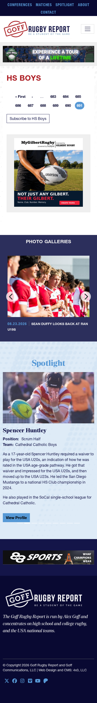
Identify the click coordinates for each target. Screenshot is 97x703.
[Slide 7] (62, 523)
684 (67, 97)
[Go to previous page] (32, 96)
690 (69, 106)
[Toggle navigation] (87, 29)
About (83, 4)
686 (19, 106)
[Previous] (11, 296)
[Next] (86, 296)
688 (44, 106)
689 (57, 106)
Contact (49, 12)
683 (54, 97)
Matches (44, 4)
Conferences (20, 4)
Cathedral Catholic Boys (29, 444)
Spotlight (65, 4)
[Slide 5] (48, 523)
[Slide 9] (77, 523)
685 (79, 97)
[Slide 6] (55, 523)
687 (32, 106)
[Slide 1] (20, 523)
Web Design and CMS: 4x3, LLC (63, 670)
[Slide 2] (27, 523)
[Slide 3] (34, 523)
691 (80, 106)
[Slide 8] (70, 523)
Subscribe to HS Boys (28, 118)
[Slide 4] (41, 523)
